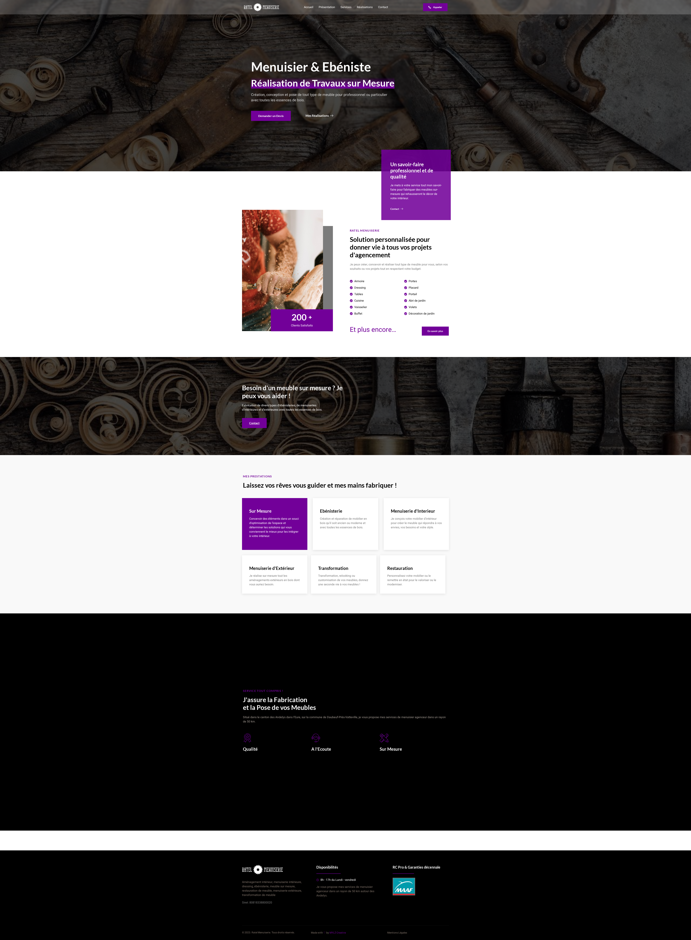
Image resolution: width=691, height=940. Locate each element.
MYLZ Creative (337, 933)
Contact (383, 7)
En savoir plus (327, 534)
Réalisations (365, 7)
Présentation (327, 7)
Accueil (308, 7)
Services (345, 7)
